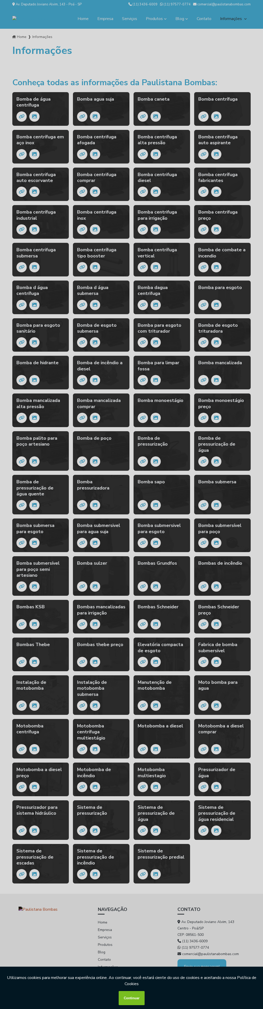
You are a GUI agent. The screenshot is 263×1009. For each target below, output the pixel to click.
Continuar (131, 998)
